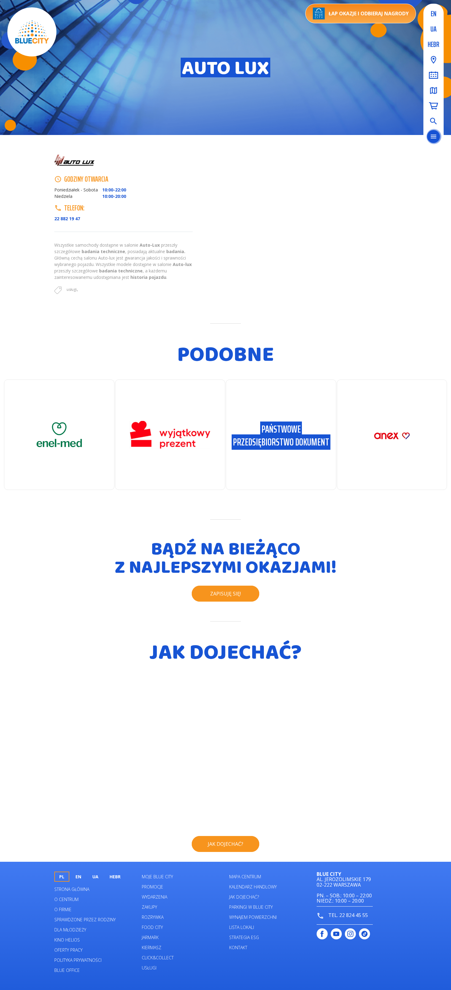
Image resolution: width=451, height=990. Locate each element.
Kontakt (238, 947)
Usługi (149, 968)
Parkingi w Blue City (251, 907)
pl (61, 877)
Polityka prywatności (78, 960)
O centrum (66, 899)
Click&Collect (158, 958)
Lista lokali (241, 927)
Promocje (152, 887)
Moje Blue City (157, 877)
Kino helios (67, 940)
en (433, 14)
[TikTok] (364, 933)
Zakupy (149, 907)
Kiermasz (151, 947)
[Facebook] (322, 933)
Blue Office (67, 970)
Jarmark (150, 937)
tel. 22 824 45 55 (347, 915)
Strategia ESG (244, 937)
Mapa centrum (245, 877)
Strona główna (71, 889)
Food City (152, 927)
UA (433, 29)
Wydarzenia (154, 897)
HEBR (433, 44)
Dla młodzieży (70, 930)
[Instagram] (350, 933)
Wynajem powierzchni (253, 917)
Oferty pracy (68, 950)
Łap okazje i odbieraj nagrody (369, 13)
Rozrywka (153, 917)
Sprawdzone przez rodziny (85, 920)
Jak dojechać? (244, 897)
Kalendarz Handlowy (253, 887)
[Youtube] (336, 933)
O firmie (62, 909)
